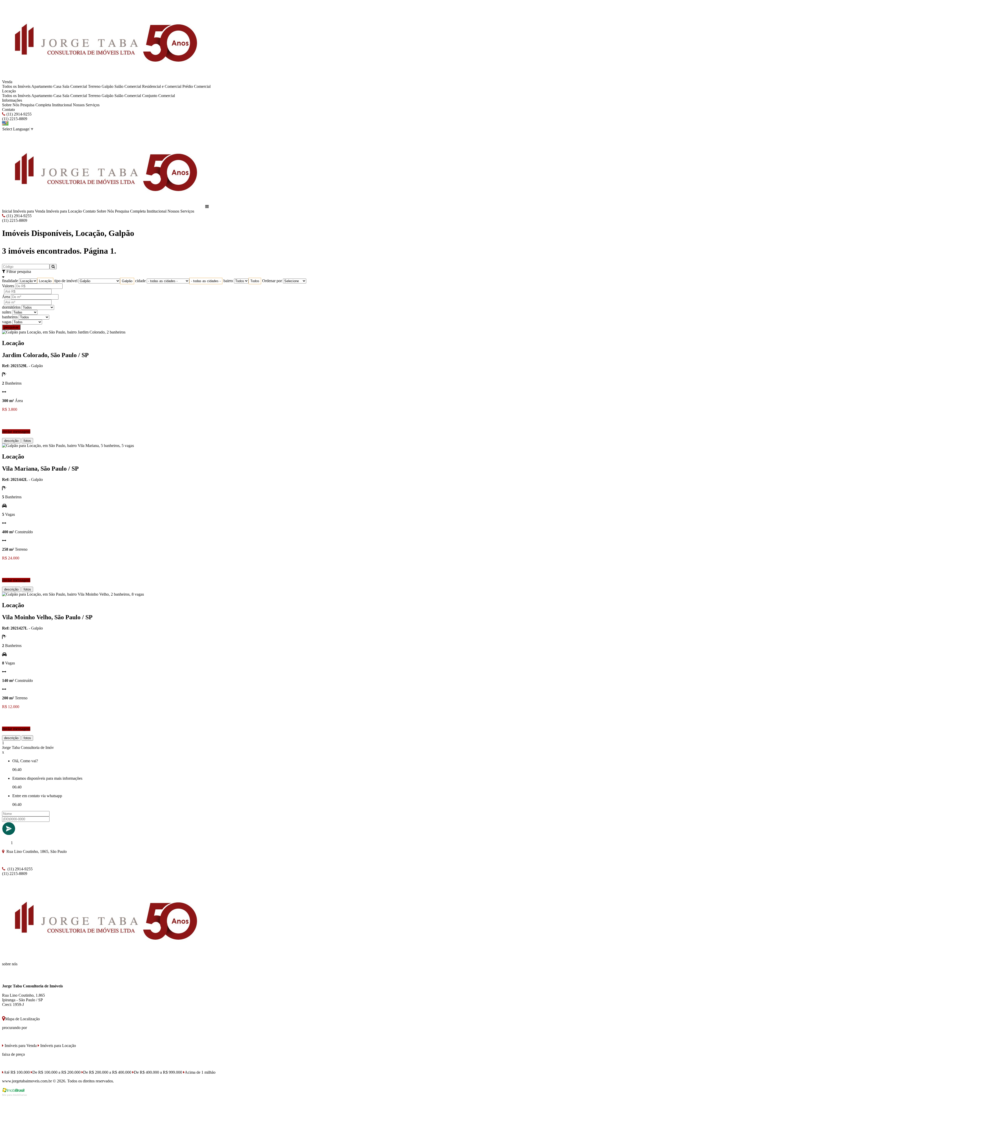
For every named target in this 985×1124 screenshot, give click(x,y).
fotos (27, 441)
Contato (8, 109)
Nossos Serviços (86, 105)
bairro (228, 281)
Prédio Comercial (196, 86)
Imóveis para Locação (64, 211)
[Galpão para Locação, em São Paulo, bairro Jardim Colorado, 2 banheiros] (63, 332)
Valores (8, 286)
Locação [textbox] (45, 281)
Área (6, 296)
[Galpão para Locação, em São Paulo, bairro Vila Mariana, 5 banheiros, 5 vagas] (68, 445)
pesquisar (11, 327)
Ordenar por (272, 281)
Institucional (62, 105)
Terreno (94, 86)
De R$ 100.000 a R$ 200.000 (56, 1072)
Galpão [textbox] (127, 281)
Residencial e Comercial (161, 86)
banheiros (10, 317)
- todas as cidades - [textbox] (206, 281)
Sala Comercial (74, 86)
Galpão (107, 86)
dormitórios (11, 307)
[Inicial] (103, 77)
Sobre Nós (10, 105)
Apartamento (41, 86)
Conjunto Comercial (158, 95)
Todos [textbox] (254, 281)
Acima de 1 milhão (200, 1072)
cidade (140, 281)
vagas (6, 322)
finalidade (10, 281)
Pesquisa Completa (35, 105)
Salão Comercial (127, 86)
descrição (11, 441)
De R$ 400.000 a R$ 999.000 (158, 1072)
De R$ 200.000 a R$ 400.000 (107, 1072)
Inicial (7, 211)
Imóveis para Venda (29, 211)
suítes (6, 312)
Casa (57, 86)
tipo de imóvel (65, 281)
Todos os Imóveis (16, 86)
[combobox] (45, 281)
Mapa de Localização (22, 1019)
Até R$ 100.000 (17, 1072)
